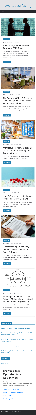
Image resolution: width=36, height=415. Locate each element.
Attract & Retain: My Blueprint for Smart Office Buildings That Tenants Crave (17, 150)
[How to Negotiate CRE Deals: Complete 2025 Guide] (18, 27)
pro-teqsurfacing (18, 5)
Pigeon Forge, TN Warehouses (11, 389)
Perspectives (6, 39)
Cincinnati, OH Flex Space (10, 395)
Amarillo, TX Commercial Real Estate (13, 392)
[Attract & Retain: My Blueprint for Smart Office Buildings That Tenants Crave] (18, 129)
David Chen (16, 42)
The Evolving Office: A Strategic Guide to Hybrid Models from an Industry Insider (17, 101)
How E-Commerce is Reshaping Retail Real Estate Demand (18, 197)
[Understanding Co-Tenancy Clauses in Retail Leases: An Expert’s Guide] (18, 226)
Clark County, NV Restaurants (11, 399)
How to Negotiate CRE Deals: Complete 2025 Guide (16, 46)
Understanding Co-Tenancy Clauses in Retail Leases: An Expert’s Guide (16, 249)
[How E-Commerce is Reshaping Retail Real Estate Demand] (18, 177)
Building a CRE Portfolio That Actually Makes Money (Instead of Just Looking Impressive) (18, 299)
